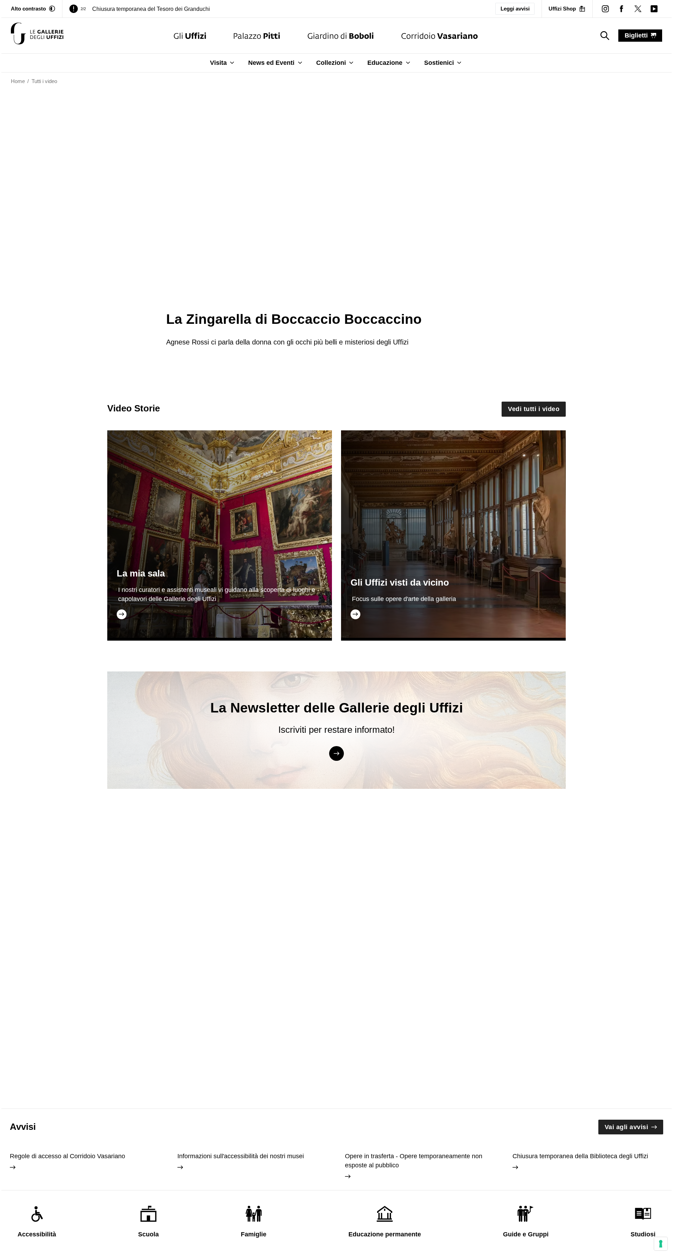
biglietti (636, 35)
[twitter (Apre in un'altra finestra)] (638, 9)
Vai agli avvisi (626, 1127)
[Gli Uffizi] (190, 35)
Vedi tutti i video (533, 408)
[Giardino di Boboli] (341, 35)
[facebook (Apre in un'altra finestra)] (621, 9)
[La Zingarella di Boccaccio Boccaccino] (37, 35)
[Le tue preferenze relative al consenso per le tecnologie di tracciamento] (660, 1243)
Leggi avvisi (515, 9)
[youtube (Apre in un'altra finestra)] (654, 9)
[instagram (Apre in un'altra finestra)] (605, 9)
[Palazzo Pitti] (257, 35)
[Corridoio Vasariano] (439, 35)
